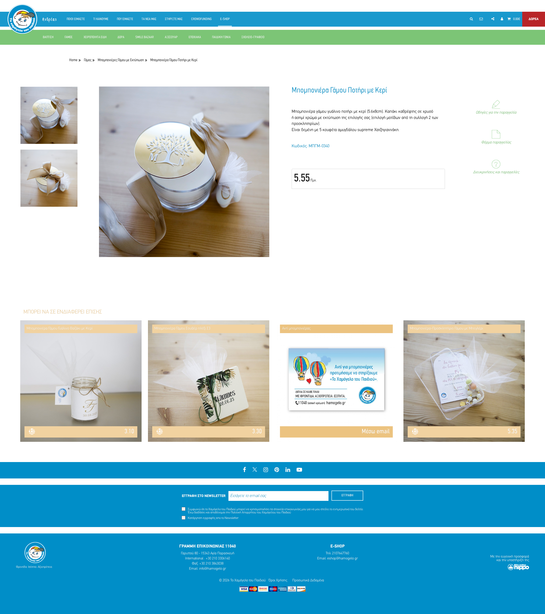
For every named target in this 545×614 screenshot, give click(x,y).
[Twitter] (254, 470)
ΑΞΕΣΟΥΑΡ (171, 37)
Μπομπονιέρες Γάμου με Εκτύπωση (121, 60)
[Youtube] (299, 470)
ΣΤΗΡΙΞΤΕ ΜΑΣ (174, 19)
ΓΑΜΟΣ (69, 37)
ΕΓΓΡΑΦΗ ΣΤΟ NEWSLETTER (203, 496)
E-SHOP (225, 19)
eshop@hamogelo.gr (342, 558)
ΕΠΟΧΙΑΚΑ (195, 37)
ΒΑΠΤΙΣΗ (48, 37)
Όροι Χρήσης (278, 580)
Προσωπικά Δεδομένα (308, 580)
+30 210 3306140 (218, 558)
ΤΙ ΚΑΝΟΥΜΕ (100, 19)
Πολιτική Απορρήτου (243, 512)
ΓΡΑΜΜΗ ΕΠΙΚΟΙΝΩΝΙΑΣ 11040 (207, 546)
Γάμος (87, 60)
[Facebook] (244, 470)
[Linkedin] (287, 470)
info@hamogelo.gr (212, 569)
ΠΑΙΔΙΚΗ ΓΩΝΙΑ (221, 37)
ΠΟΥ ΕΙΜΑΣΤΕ (125, 19)
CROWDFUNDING (201, 19)
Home (73, 60)
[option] (49, 118)
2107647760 (340, 553)
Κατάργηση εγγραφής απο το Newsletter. (213, 518)
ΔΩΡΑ (121, 37)
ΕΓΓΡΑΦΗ (347, 495)
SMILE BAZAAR (144, 37)
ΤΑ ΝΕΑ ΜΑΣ (149, 19)
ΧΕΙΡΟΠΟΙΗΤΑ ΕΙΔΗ (95, 37)
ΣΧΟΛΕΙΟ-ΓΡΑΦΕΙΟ (253, 37)
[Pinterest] (276, 470)
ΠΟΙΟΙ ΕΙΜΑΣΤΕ (76, 19)
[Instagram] (265, 470)
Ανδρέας (50, 19)
